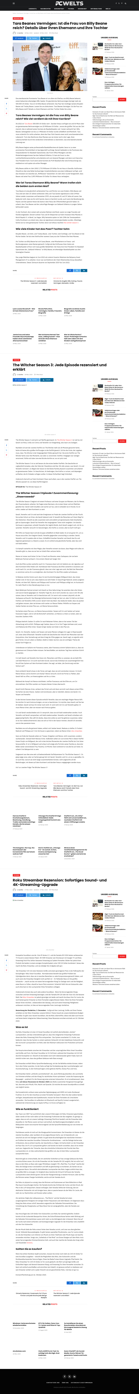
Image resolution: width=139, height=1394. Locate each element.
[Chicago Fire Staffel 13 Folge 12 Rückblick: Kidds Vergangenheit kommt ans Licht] (50, 806)
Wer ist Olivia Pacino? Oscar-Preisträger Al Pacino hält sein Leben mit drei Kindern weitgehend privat (75, 338)
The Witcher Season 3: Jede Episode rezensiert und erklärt (33, 282)
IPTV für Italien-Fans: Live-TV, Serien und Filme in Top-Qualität (49, 1325)
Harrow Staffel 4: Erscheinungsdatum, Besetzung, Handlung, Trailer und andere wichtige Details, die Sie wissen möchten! (24, 821)
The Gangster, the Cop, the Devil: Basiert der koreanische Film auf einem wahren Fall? (24, 851)
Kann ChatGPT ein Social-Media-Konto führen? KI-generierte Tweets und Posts (75, 1353)
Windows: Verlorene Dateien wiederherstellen (106, 128)
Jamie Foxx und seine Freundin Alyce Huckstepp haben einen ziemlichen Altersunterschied (23, 338)
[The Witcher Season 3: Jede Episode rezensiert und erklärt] (50, 408)
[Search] (125, 3)
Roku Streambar (28, 997)
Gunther (20, 33)
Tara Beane (28, 124)
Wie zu (108, 9)
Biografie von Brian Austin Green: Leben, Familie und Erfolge (74, 311)
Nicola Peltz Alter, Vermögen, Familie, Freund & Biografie (50, 311)
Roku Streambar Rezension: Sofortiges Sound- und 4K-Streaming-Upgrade (33, 787)
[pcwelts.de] (69, 3)
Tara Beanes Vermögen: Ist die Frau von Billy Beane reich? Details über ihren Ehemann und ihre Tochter (68, 788)
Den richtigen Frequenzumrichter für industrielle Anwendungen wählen (114, 85)
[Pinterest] (6, 113)
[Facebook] (6, 104)
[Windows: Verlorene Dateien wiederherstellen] (24, 1314)
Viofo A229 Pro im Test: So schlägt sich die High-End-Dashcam (49, 1353)
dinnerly (29, 1243)
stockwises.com (19, 1351)
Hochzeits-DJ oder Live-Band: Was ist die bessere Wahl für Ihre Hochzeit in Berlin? (114, 46)
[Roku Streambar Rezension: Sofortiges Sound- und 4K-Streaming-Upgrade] (50, 923)
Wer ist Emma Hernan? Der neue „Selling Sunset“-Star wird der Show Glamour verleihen (49, 338)
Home (14, 13)
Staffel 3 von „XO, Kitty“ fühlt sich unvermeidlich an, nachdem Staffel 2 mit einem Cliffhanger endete (75, 819)
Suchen (95, 97)
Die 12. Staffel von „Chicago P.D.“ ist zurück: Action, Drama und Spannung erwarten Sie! (49, 851)
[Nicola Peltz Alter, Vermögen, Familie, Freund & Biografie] (50, 299)
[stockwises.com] (24, 1342)
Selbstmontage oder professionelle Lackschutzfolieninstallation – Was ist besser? (115, 71)
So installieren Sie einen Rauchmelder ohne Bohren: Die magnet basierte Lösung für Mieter (75, 1326)
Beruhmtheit (59, 9)
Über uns (65, 1382)
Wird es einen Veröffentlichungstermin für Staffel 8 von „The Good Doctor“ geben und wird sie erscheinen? (75, 852)
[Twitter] (6, 108)
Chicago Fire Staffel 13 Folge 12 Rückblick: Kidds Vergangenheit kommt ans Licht (49, 819)
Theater (16, 360)
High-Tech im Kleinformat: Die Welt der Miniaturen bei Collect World (114, 59)
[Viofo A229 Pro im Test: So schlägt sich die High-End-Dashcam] (50, 1342)
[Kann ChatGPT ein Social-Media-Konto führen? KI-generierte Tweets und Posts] (75, 1342)
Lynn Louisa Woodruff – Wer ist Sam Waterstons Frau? (24, 310)
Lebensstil (33, 9)
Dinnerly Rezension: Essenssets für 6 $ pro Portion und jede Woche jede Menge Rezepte (31, 1295)
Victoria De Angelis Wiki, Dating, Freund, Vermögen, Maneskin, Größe (67, 282)
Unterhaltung (96, 9)
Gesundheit (82, 9)
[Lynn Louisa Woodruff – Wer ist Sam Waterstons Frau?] (24, 299)
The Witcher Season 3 (64, 440)
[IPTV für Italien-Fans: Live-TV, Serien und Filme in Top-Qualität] (50, 1314)
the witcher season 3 (71, 223)
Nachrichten (45, 9)
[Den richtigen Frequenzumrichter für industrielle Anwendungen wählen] (98, 84)
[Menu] (14, 3)
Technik (71, 9)
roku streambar (76, 731)
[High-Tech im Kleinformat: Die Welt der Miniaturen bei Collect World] (98, 59)
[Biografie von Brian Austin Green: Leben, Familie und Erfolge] (75, 299)
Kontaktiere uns (53, 1382)
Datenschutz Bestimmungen (81, 1382)
